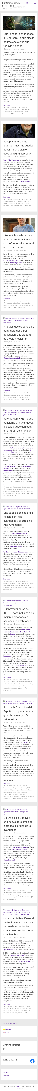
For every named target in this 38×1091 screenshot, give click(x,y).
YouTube (16, 399)
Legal (14, 786)
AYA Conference (10, 679)
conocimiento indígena (10, 491)
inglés (12, 634)
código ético (16, 303)
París (16, 585)
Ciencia (8, 107)
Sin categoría (10, 581)
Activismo (9, 301)
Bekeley (23, 788)
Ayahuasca (9, 199)
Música (5, 1008)
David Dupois (25, 583)
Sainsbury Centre (8, 587)
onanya (13, 897)
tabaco (20, 206)
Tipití (27, 897)
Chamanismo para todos (11, 395)
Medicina (13, 107)
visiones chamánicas (20, 587)
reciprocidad (23, 792)
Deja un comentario (19, 114)
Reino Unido (25, 585)
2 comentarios (20, 307)
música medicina (8, 1013)
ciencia (22, 109)
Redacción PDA (20, 49)
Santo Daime (14, 206)
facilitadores (21, 684)
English (6, 1075)
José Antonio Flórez (21, 397)
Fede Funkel (14, 111)
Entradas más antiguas (9, 1023)
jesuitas (25, 895)
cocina (21, 395)
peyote (16, 792)
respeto (22, 794)
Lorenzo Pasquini (23, 111)
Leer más (7, 105)
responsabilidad (8, 796)
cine (30, 1008)
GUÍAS (13, 686)
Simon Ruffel (13, 493)
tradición (6, 114)
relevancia (16, 794)
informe (23, 303)
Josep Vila (20, 203)
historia (10, 895)
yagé (12, 399)
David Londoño (12, 684)
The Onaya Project (23, 493)
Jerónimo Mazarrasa (26, 686)
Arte (26, 581)
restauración (18, 796)
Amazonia (16, 301)
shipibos (22, 897)
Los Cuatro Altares (16, 1010)
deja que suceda (15, 201)
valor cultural (7, 307)
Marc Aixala (18, 688)
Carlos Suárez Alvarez (19, 892)
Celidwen (6, 790)
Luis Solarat (26, 1010)
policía (23, 305)
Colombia (27, 395)
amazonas (21, 581)
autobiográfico (16, 1008)
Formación (26, 679)
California (30, 788)
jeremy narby (22, 491)
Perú (17, 897)
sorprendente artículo (11, 260)
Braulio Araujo (15, 109)
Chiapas (12, 790)
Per (20, 585)
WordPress (18, 1086)
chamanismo (22, 489)
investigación (18, 895)
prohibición (29, 305)
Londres (11, 585)
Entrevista (24, 199)
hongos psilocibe (20, 790)
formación (29, 684)
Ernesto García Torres (10, 203)
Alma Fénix (24, 107)
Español (6, 1072)
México (11, 792)
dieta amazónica (25, 201)
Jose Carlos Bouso (8, 688)
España (12, 397)
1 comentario (27, 399)
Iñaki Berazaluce (20, 157)
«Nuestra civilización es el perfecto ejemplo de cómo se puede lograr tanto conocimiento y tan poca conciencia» (18, 926)
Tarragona (6, 399)
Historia (29, 890)
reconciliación (7, 794)
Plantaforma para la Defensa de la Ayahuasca (11, 6)
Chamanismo (17, 199)
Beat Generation (15, 583)
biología (15, 489)
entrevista (6, 397)
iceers (17, 686)
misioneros (7, 897)
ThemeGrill (18, 1088)
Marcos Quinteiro (15, 305)
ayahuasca (6, 109)
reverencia (25, 796)
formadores (7, 686)
